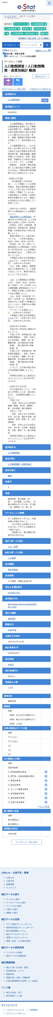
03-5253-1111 (14, 593)
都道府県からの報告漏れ (21, 217)
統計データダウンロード (17, 934)
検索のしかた (42, 51)
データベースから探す (16, 903)
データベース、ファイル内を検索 (21, 56)
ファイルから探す (14, 906)
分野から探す (12, 909)
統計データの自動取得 (16, 956)
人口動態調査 (14, 100)
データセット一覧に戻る (15, 89)
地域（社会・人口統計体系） (19, 941)
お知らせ (10, 878)
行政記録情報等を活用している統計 (22, 981)
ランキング (11, 888)
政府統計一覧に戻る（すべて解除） (34, 38)
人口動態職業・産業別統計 (20, 464)
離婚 (10, 476)
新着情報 (10, 884)
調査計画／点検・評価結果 (18, 977)
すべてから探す (13, 899)
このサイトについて (15, 1010)
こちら (11, 260)
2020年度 (12, 630)
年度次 (11, 665)
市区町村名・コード (15, 971)
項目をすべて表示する (41, 89)
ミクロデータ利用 (14, 952)
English (5, 2)
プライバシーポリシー (16, 1013)
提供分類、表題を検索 (14, 54)
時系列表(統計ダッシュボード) (19, 927)
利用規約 (34, 1010)
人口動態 (12, 558)
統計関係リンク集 (14, 996)
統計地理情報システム (16, 931)
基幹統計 (12, 618)
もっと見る (44, 806)
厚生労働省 (13, 570)
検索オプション (10, 50)
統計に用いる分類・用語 (17, 967)
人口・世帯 (13, 547)
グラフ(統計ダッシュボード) (18, 924)
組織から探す (12, 913)
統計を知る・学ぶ (14, 992)
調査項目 (10, 974)
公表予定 (10, 881)
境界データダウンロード (17, 938)
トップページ (10, 16)
